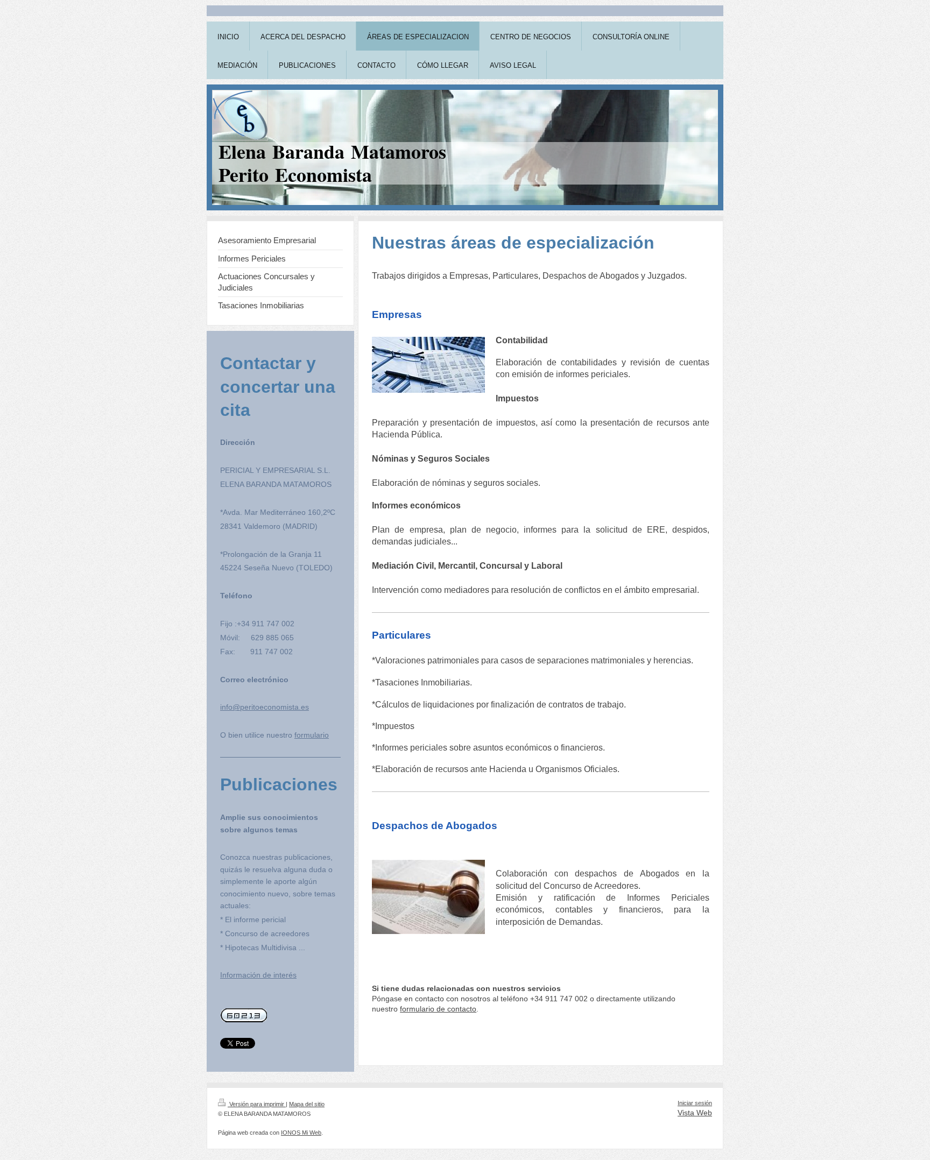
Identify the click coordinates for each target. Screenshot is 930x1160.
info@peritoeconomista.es (264, 707)
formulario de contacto (438, 1009)
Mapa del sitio (307, 1104)
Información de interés (258, 975)
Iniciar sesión (695, 1103)
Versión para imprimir (257, 1104)
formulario (311, 735)
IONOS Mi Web (301, 1132)
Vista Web (695, 1112)
